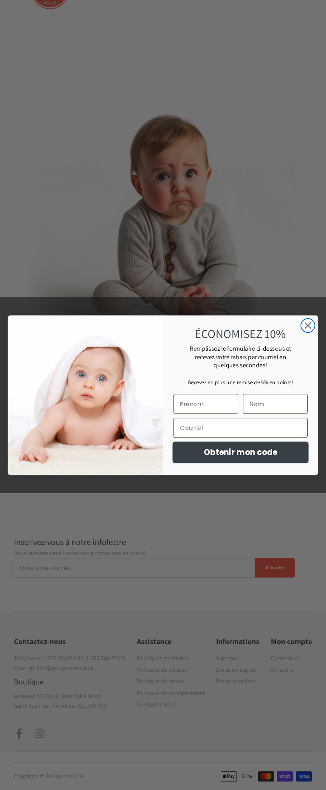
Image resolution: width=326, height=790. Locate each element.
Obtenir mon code (241, 452)
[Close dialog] (308, 325)
